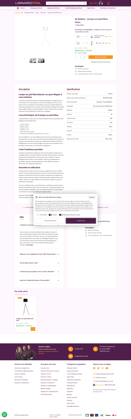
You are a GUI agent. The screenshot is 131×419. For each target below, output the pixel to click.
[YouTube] (107, 368)
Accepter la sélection (50, 220)
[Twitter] (98, 368)
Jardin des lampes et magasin (49, 380)
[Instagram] (103, 368)
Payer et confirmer (20, 374)
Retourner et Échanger (21, 380)
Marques (69, 394)
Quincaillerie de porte (73, 406)
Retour (18, 12)
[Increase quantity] (84, 57)
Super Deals (70, 377)
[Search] (85, 3)
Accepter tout (81, 220)
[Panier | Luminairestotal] (114, 3)
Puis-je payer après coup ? (29, 263)
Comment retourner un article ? (31, 225)
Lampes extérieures (72, 371)
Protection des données (75, 415)
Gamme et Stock (46, 374)
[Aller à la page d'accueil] (29, 3)
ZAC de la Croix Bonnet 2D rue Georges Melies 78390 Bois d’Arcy (107, 349)
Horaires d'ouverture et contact (50, 371)
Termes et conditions (55, 415)
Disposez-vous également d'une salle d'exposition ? (38, 254)
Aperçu (93, 197)
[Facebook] (94, 368)
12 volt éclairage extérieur (74, 374)
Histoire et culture (46, 377)
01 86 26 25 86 (79, 349)
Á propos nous (45, 368)
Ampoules (70, 391)
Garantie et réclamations (22, 383)
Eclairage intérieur (72, 368)
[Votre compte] (108, 3)
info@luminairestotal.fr (81, 356)
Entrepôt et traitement (48, 383)
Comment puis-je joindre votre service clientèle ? (37, 272)
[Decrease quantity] (76, 57)
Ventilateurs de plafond (74, 380)
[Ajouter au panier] (33, 329)
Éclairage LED (71, 385)
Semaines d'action (72, 383)
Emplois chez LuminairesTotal (49, 391)
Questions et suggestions (22, 368)
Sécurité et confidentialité (48, 385)
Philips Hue (70, 388)
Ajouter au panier (100, 57)
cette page (29, 245)
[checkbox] (41, 215)
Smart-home (70, 403)
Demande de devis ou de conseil (100, 62)
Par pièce (69, 400)
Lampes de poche (72, 397)
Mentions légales (46, 388)
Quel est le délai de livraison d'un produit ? (35, 280)
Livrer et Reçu (19, 377)
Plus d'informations (46, 394)
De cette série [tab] (21, 291)
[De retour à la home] (22, 13)
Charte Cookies (53, 417)
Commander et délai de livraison (24, 371)
